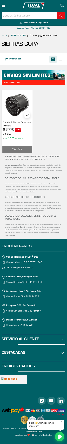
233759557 (34, 311)
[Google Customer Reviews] (13, 379)
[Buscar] (61, 15)
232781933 (36, 282)
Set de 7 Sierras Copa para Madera (17, 124)
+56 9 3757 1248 (32, 263)
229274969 (32, 297)
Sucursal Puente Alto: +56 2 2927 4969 (33, 28)
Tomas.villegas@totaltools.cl (19, 268)
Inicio (4, 36)
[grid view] (53, 59)
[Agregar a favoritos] (27, 115)
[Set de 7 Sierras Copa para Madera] (17, 105)
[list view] (60, 59)
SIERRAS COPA (18, 36)
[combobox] (29, 15)
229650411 (27, 325)
